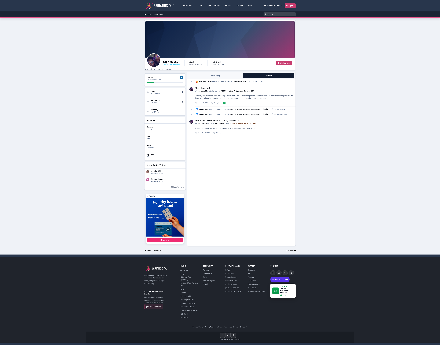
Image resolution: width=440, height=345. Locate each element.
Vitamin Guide (186, 296)
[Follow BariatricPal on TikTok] (291, 272)
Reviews (183, 292)
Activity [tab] (269, 75)
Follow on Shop (281, 279)
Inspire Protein (231, 277)
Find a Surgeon (209, 280)
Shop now (165, 240)
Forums (206, 270)
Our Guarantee (254, 284)
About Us (184, 270)
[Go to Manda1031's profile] (147, 171)
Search (205, 284)
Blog (182, 273)
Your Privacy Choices (231, 327)
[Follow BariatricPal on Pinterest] (285, 272)
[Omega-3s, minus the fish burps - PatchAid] (165, 217)
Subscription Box (187, 299)
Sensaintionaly (157, 179)
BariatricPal (229, 273)
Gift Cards (184, 314)
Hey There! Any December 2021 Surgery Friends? (249, 109)
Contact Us (252, 280)
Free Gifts (184, 317)
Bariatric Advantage (233, 291)
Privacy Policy (209, 327)
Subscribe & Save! (187, 307)
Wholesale (252, 288)
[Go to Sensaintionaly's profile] (147, 179)
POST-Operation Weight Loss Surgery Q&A (237, 91)
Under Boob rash (239, 82)
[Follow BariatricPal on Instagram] (279, 272)
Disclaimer (219, 327)
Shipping (251, 270)
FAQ (182, 289)
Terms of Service (198, 327)
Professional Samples (256, 291)
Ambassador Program (189, 310)
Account (251, 277)
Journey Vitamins (232, 288)
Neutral (154, 103)
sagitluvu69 (202, 91)
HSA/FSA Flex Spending (185, 278)
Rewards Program (187, 303)
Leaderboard (208, 273)
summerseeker (205, 82)
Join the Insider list (153, 307)
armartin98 (219, 123)
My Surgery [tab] (215, 75)
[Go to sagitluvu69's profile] (191, 89)
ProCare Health (231, 280)
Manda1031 (156, 171)
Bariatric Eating (231, 284)
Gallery (206, 277)
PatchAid (228, 270)
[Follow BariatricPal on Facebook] (272, 272)
